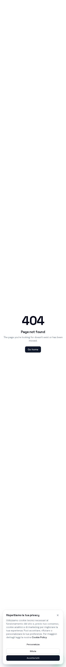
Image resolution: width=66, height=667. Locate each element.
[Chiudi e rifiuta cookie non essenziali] (58, 615)
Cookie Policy (39, 637)
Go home (33, 349)
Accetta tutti (33, 658)
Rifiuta (33, 651)
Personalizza (33, 644)
